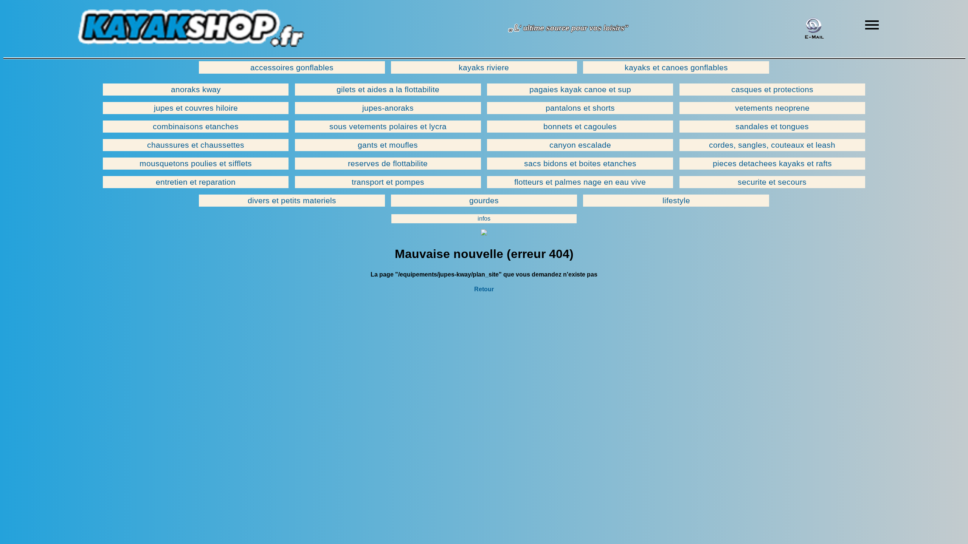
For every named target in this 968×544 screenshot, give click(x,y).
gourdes (484, 200)
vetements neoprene (772, 108)
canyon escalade (580, 145)
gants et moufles (388, 145)
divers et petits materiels (292, 200)
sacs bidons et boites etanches (580, 163)
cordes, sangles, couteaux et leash (772, 145)
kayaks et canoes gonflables (676, 67)
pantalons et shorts (580, 108)
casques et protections (772, 89)
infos (484, 218)
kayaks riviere (484, 67)
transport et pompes (388, 182)
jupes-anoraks (388, 108)
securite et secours (772, 182)
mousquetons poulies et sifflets (196, 163)
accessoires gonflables (292, 67)
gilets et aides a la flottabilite (388, 89)
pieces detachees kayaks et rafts (772, 163)
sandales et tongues (772, 126)
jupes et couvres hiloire (196, 108)
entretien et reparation (196, 182)
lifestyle (676, 200)
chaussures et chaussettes (195, 145)
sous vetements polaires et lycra (388, 126)
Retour (484, 289)
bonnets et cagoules (580, 126)
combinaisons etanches (196, 126)
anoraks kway (196, 89)
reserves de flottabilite (388, 163)
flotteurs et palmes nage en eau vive (580, 182)
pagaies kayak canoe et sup (580, 89)
